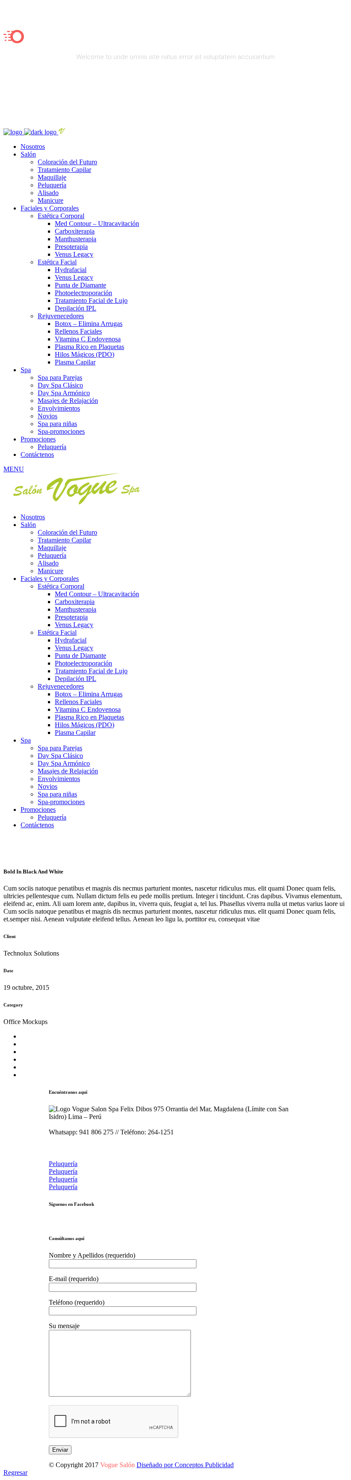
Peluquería (63, 1163)
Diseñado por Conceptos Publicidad (185, 1464)
